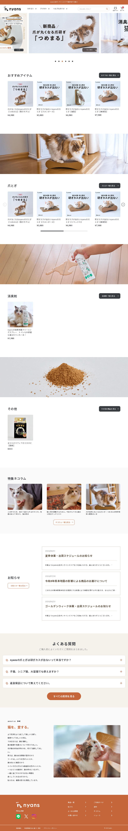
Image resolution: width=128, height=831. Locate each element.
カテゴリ (30, 9)
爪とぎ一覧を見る (108, 186)
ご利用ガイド (99, 802)
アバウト (43, 9)
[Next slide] (123, 205)
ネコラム (97, 811)
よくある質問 (73, 811)
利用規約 (18, 828)
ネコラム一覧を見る (62, 522)
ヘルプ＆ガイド (59, 9)
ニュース (97, 815)
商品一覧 (71, 802)
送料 (95, 807)
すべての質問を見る (64, 696)
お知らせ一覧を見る (18, 586)
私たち (70, 807)
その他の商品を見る (108, 409)
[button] (55, 61)
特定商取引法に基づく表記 (33, 828)
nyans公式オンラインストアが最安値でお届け (64, 2)
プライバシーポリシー (50, 828)
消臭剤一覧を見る (108, 296)
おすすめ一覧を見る (108, 75)
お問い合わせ (73, 815)
